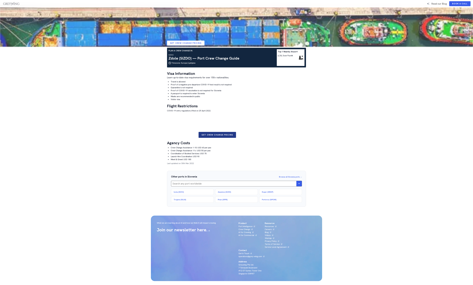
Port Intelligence (245, 226)
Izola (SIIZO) (179, 192)
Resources (269, 226)
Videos (269, 235)
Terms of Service (272, 244)
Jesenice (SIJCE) (224, 192)
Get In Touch (245, 253)
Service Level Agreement (276, 247)
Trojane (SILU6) (180, 199)
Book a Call (461, 4)
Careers (269, 229)
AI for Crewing (244, 232)
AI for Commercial (246, 235)
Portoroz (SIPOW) (269, 199)
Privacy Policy (271, 241)
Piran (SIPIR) (223, 199)
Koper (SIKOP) (267, 192)
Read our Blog (439, 3)
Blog (268, 232)
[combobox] (172, 183)
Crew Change (244, 229)
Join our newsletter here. (183, 229)
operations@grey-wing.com (250, 256)
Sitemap (268, 238)
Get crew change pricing (186, 43)
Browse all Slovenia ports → (290, 177)
